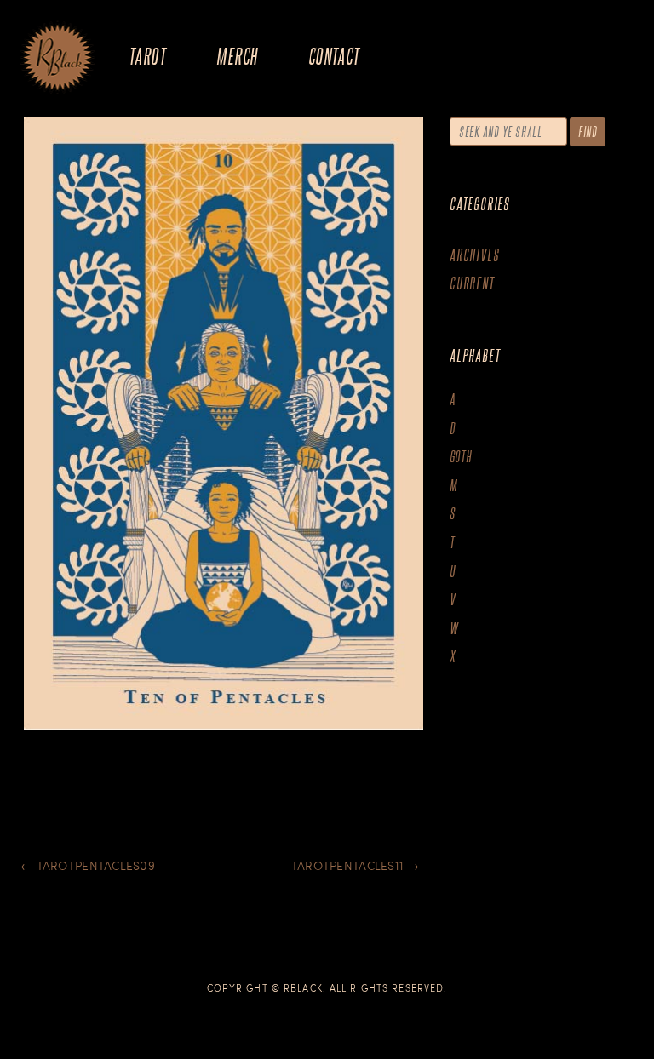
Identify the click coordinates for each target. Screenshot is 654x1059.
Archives (474, 255)
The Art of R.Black (57, 58)
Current (472, 283)
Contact (334, 55)
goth (461, 456)
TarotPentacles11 (355, 865)
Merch (236, 55)
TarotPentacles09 (87, 865)
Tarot (147, 55)
